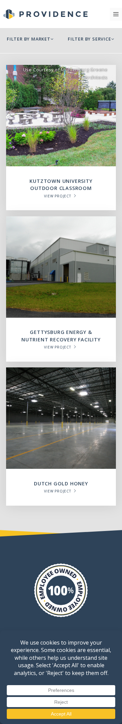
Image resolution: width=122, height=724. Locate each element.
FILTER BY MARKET (28, 39)
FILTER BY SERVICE (89, 39)
